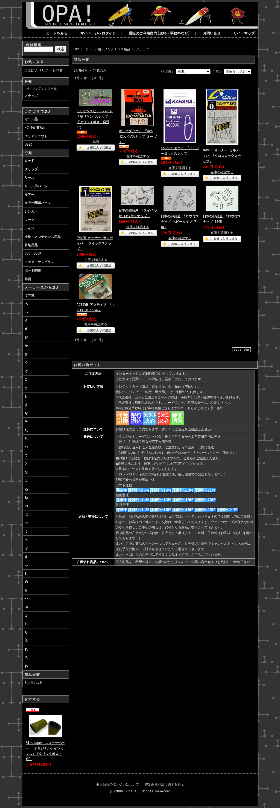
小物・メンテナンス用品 (40, 88)
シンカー (31, 211)
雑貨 (28, 279)
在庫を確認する (137, 156)
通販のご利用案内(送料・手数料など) (159, 33)
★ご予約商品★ (35, 127)
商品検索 (34, 44)
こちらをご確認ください (193, 429)
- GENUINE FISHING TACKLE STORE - (71, 24)
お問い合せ (212, 33)
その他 (29, 295)
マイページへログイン (98, 33)
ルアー (29, 195)
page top (241, 349)
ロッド (29, 161)
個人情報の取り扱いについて (117, 784)
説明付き (81, 71)
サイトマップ (244, 33)
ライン (29, 228)
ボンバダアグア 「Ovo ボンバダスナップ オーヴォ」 (138, 136)
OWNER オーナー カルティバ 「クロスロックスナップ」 (222, 155)
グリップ (31, 169)
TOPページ (81, 49)
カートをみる (57, 33)
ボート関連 (33, 270)
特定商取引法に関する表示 (164, 784)
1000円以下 (33, 682)
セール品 (31, 119)
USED (28, 144)
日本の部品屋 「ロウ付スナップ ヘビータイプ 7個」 (180, 221)
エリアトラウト (36, 136)
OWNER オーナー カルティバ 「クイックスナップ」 (95, 243)
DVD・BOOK (33, 253)
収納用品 (31, 245)
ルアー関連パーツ (38, 203)
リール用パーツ (36, 186)
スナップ (31, 96)
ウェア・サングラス (39, 262)
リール (29, 178)
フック (29, 220)
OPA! (68, 14)
